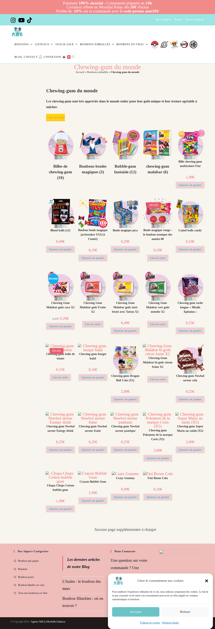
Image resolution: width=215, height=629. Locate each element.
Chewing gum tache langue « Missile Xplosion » (190, 307)
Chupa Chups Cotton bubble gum (60, 487)
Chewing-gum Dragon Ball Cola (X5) (125, 378)
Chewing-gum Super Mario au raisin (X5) (190, 428)
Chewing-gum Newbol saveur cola (190, 378)
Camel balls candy (190, 230)
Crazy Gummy (125, 478)
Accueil (80, 72)
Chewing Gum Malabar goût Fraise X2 (93, 307)
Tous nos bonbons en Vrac (33, 593)
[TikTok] (29, 20)
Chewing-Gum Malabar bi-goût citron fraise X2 (157, 362)
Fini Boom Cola (158, 478)
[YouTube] (21, 20)
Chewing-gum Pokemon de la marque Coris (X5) (158, 435)
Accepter (136, 611)
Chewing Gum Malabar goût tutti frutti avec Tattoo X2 (125, 307)
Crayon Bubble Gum (93, 481)
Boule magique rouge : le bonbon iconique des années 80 (157, 235)
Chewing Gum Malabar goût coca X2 (60, 305)
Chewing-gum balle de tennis (60, 356)
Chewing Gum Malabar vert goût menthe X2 (157, 307)
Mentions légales (170, 622)
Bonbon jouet (26, 577)
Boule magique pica (125, 230)
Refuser (185, 611)
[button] (207, 581)
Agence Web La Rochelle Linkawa (48, 621)
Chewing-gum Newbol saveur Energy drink (60, 428)
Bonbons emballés (97, 72)
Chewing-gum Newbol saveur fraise (93, 428)
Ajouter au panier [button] (190, 185)
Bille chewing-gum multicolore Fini (190, 164)
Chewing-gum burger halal (92, 356)
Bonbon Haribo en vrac (31, 585)
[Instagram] (14, 20)
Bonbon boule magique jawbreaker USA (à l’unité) (93, 235)
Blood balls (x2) (60, 230)
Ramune (23, 569)
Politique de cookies (150, 622)
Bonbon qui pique (28, 560)
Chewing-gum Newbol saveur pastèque (125, 428)
